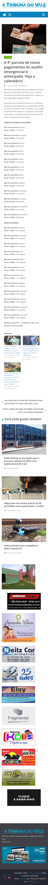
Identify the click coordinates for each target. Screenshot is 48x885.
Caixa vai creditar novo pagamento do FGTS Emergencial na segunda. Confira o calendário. (31, 350)
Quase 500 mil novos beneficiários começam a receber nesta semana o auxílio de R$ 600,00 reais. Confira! (12, 378)
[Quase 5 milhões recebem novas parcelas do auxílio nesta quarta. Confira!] (12, 340)
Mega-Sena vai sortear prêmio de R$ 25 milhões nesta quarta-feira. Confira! (24, 505)
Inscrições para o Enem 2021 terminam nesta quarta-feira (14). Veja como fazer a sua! (23, 402)
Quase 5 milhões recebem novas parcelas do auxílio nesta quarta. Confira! (12, 349)
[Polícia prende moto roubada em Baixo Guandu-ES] (24, 520)
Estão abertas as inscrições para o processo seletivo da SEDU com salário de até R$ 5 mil (21, 461)
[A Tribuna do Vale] (4, 14)
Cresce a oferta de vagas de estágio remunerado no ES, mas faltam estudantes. (23, 410)
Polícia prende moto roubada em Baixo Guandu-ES (21, 547)
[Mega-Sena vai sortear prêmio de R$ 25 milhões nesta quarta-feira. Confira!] (24, 478)
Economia (8, 57)
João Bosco (24, 86)
